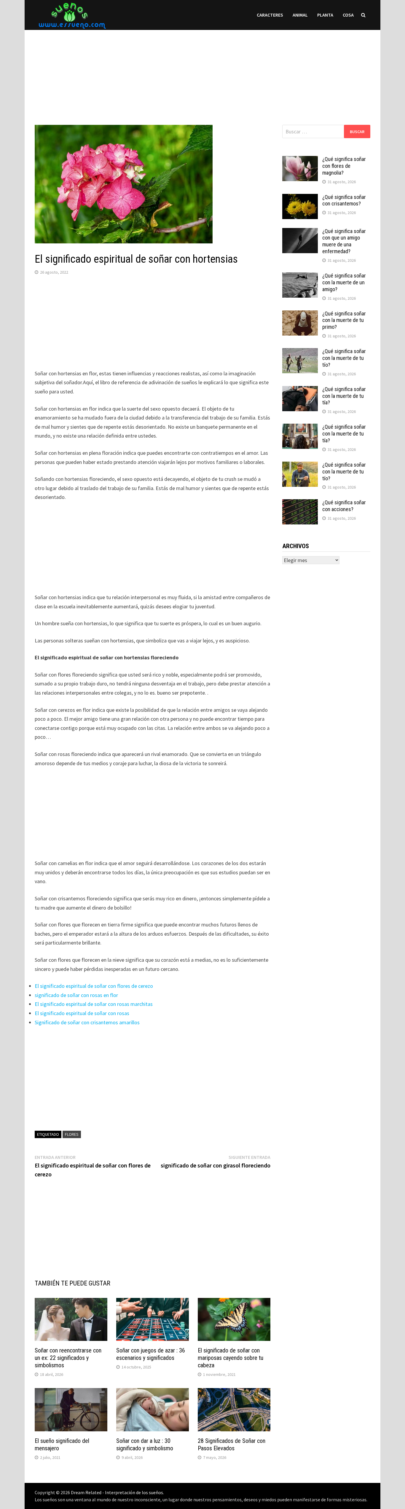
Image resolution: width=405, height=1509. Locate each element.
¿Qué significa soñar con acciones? (344, 505)
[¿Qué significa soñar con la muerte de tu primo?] (300, 314)
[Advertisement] (202, 71)
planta (325, 15)
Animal (300, 15)
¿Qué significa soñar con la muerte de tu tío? (344, 358)
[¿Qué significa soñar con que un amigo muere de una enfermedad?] (300, 232)
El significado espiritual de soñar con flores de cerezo (94, 985)
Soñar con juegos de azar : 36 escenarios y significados (150, 1354)
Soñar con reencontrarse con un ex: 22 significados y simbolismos (68, 1358)
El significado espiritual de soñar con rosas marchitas (94, 1004)
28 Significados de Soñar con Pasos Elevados (231, 1444)
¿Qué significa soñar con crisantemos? (344, 200)
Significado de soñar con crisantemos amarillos (87, 1022)
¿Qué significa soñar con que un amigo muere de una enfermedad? (344, 241)
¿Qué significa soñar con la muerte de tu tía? (344, 396)
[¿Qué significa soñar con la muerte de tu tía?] (300, 390)
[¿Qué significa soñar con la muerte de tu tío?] (300, 352)
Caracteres (270, 15)
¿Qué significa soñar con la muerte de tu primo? (344, 320)
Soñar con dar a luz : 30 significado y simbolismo (144, 1444)
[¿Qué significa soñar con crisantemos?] (300, 197)
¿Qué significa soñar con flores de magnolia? (344, 166)
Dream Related (86, 1492)
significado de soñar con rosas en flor (76, 995)
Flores (72, 1134)
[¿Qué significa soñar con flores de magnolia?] (300, 160)
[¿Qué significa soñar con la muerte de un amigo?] (300, 276)
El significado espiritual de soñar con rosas (82, 1013)
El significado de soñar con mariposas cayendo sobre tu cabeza (230, 1358)
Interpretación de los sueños (134, 1492)
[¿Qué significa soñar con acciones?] (300, 503)
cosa (348, 15)
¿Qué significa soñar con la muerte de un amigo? (344, 282)
